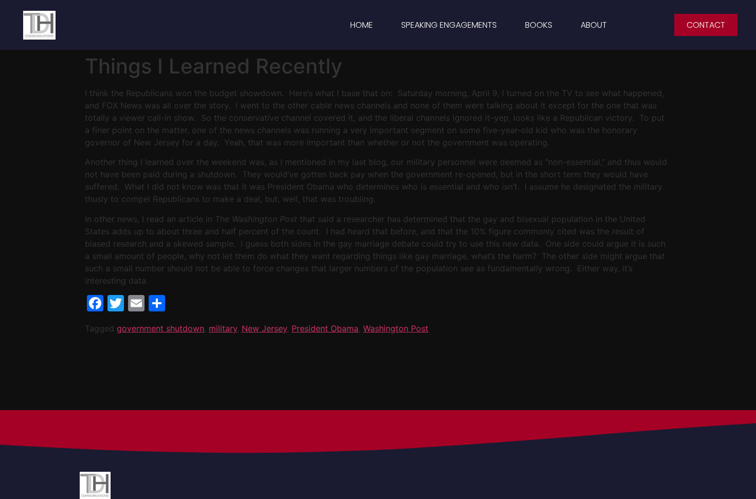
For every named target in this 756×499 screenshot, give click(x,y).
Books (538, 25)
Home (361, 25)
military (223, 328)
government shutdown (160, 328)
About (594, 25)
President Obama (325, 328)
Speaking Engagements (449, 25)
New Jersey (264, 328)
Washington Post (395, 328)
